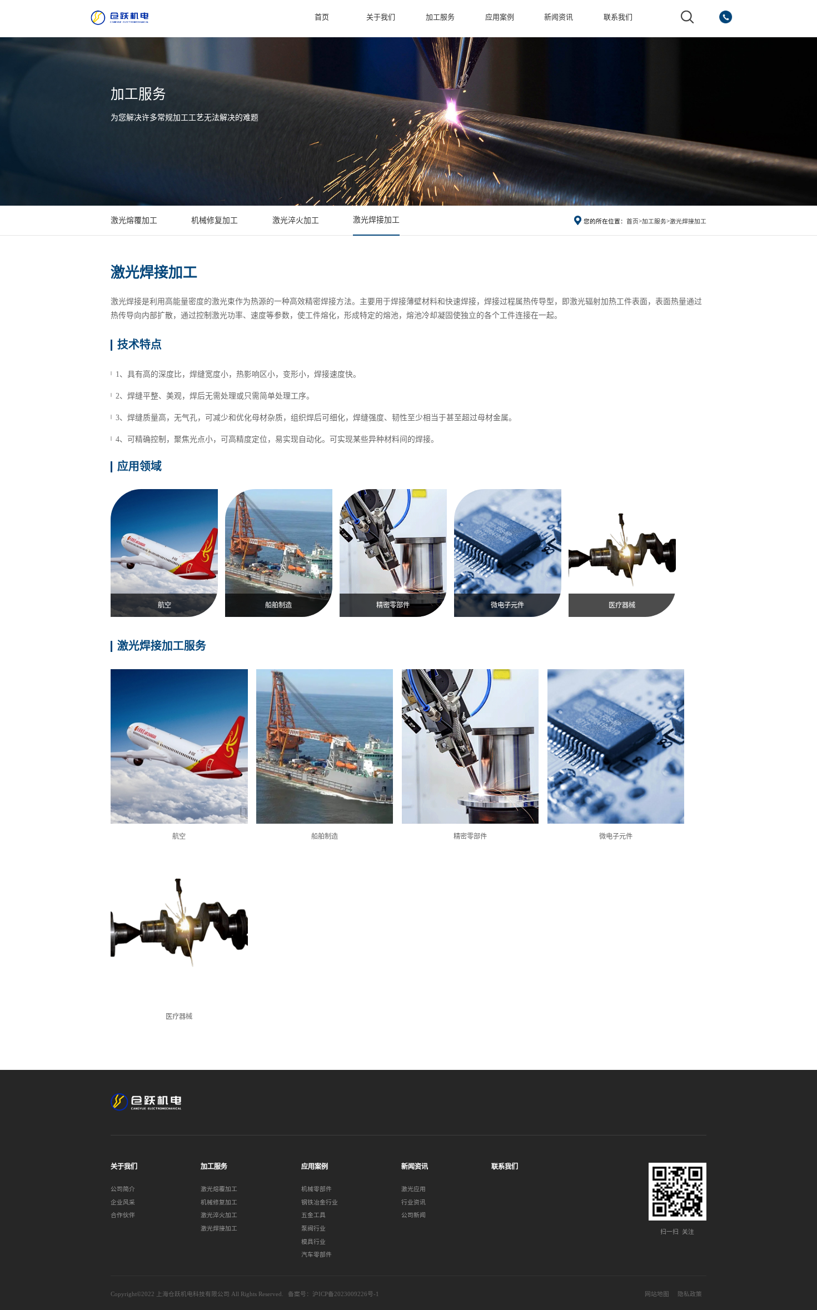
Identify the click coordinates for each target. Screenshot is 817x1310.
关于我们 (380, 17)
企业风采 (123, 1202)
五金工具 (313, 1215)
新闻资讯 (558, 17)
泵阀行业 (313, 1228)
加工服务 (440, 17)
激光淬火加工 (295, 220)
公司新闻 (413, 1215)
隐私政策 (689, 1294)
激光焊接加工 (376, 220)
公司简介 (123, 1189)
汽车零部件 (316, 1254)
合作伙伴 (123, 1215)
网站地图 (657, 1294)
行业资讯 (413, 1202)
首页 (322, 17)
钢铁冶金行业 (319, 1202)
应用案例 (499, 17)
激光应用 (413, 1189)
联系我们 (618, 17)
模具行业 (313, 1241)
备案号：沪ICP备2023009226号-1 (333, 1294)
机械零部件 (316, 1189)
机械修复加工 (214, 220)
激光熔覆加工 (134, 220)
